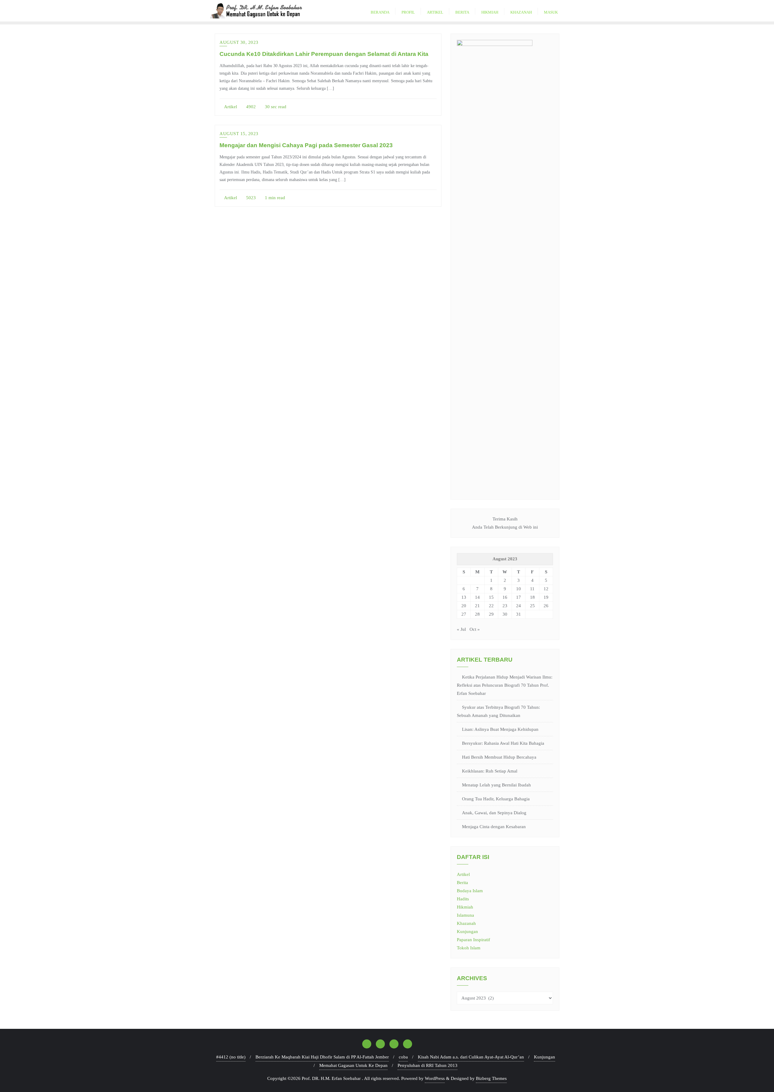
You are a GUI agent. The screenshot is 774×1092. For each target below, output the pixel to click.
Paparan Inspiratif (473, 939)
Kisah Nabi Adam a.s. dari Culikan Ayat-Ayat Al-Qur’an (471, 1057)
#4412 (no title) (231, 1057)
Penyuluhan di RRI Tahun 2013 (427, 1065)
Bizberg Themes (491, 1078)
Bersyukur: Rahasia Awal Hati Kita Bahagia (503, 743)
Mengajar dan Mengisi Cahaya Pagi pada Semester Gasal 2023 (306, 145)
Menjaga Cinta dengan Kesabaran (494, 826)
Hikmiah (465, 907)
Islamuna (465, 915)
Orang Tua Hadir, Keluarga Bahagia (496, 798)
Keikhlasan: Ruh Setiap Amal (489, 771)
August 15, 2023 (239, 133)
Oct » (475, 629)
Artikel (230, 106)
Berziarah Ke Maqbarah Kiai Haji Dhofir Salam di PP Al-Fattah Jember (322, 1057)
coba (403, 1057)
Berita (462, 882)
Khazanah (466, 923)
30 (504, 614)
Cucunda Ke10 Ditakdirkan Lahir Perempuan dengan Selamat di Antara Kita (324, 54)
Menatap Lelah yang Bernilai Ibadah (496, 785)
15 (491, 597)
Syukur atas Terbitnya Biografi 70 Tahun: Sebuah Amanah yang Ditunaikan (498, 711)
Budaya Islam (470, 890)
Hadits (463, 898)
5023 (250, 197)
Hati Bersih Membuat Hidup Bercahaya (499, 757)
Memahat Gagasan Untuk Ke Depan (353, 1065)
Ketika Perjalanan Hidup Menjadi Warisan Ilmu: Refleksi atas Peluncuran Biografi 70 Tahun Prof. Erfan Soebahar (504, 685)
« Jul (461, 629)
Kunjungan (467, 931)
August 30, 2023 (239, 42)
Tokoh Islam (468, 947)
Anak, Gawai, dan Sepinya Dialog (494, 812)
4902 (250, 106)
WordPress (435, 1078)
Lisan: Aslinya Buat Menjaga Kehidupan (500, 729)
